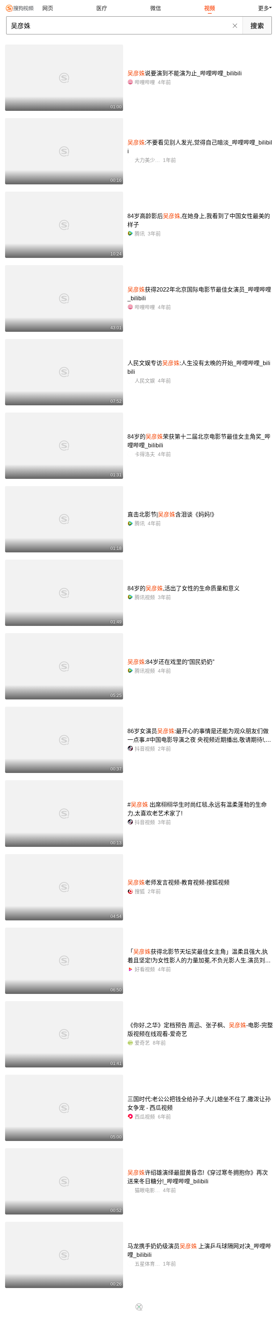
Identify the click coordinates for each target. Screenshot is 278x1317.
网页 (47, 8)
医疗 (101, 8)
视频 (209, 8)
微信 (155, 8)
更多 (263, 8)
